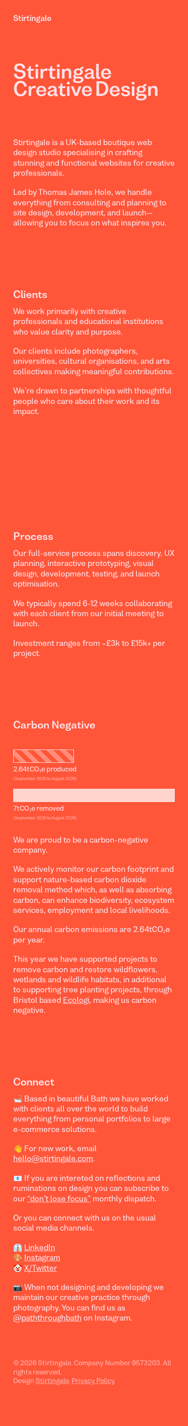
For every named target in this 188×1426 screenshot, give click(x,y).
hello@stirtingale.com (53, 1158)
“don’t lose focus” (59, 1198)
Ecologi (76, 1000)
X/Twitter (40, 1268)
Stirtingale (32, 18)
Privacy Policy (93, 1380)
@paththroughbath (47, 1317)
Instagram (42, 1257)
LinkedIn (39, 1247)
